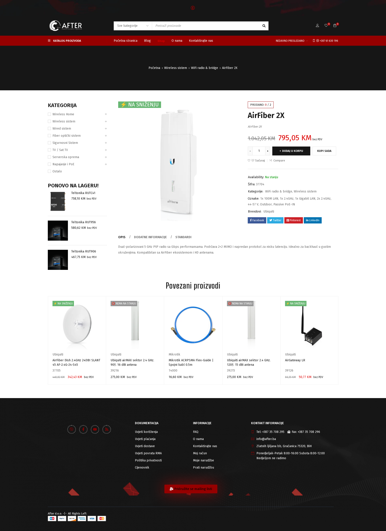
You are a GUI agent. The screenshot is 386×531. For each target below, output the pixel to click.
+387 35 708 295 (273, 432)
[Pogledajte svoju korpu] (334, 26)
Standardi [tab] (183, 237)
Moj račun (200, 453)
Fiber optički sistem (66, 136)
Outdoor (266, 204)
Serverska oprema (65, 157)
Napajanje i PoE (63, 164)
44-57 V (253, 204)
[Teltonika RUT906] (58, 260)
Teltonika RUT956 (83, 222)
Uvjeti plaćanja (145, 439)
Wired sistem (61, 128)
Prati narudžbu (203, 467)
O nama (198, 439)
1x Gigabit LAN (305, 198)
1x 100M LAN (269, 198)
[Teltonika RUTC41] (58, 201)
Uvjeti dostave (145, 446)
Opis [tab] (122, 237)
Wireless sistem (175, 68)
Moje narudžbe (203, 460)
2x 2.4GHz (324, 198)
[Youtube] (95, 429)
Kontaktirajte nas (205, 446)
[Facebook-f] (83, 429)
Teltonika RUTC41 (83, 193)
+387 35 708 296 (309, 432)
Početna (154, 68)
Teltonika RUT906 (83, 251)
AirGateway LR (295, 360)
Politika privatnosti (148, 460)
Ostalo (57, 171)
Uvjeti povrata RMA (148, 453)
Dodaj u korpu (292, 151)
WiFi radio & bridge (204, 68)
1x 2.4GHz (287, 198)
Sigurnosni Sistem (65, 143)
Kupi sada (324, 151)
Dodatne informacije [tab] (150, 237)
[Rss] (106, 429)
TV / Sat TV (60, 150)
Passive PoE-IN (284, 204)
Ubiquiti (268, 211)
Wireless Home (63, 114)
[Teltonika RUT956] (58, 231)
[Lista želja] (326, 25)
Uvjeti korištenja (146, 432)
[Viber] (71, 429)
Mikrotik (174, 354)
